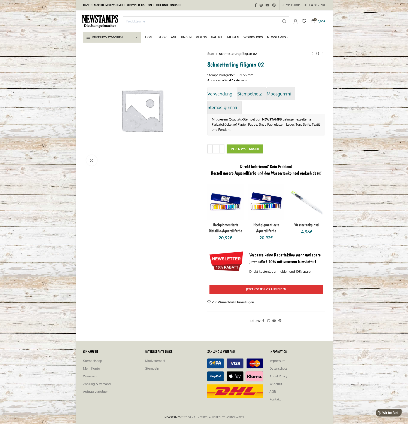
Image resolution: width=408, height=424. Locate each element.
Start (210, 54)
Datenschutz (278, 368)
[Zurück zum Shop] (317, 53)
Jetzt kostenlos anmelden (266, 289)
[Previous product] (312, 53)
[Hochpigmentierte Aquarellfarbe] (266, 202)
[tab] (222, 93)
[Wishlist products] (304, 21)
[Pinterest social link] (274, 5)
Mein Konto (91, 368)
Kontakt (275, 399)
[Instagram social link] (261, 5)
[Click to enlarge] (91, 160)
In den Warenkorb (245, 148)
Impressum (277, 361)
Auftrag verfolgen (96, 392)
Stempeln (152, 368)
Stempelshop (92, 361)
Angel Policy (278, 376)
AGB (272, 392)
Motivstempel (155, 361)
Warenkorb (91, 376)
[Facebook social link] (255, 5)
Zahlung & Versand (97, 384)
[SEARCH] (284, 21)
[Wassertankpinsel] (307, 202)
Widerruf (275, 384)
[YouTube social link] (267, 5)
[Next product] (322, 53)
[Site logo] (100, 21)
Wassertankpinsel (306, 224)
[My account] (295, 21)
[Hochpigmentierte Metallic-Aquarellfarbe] (225, 202)
